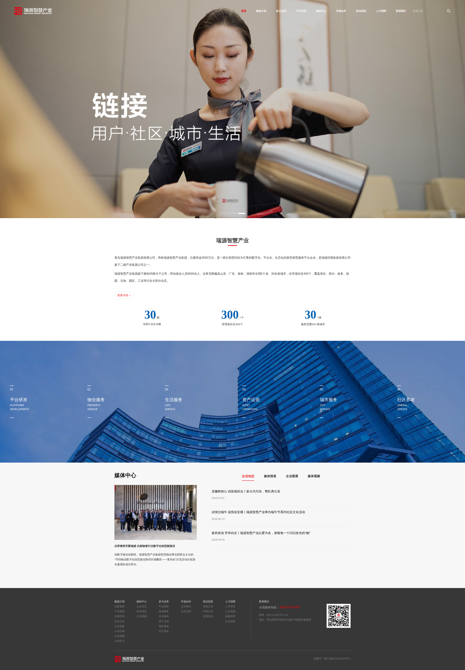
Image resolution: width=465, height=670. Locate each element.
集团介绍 (261, 11)
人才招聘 (381, 11)
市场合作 (341, 11)
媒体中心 (321, 11)
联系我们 (401, 11)
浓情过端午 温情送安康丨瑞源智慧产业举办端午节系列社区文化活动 (258, 512)
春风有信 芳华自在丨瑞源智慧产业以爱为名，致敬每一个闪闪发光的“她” (261, 533)
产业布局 (301, 11)
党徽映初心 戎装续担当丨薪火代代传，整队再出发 (246, 491)
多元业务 (281, 11)
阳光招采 (361, 11)
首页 (243, 11)
